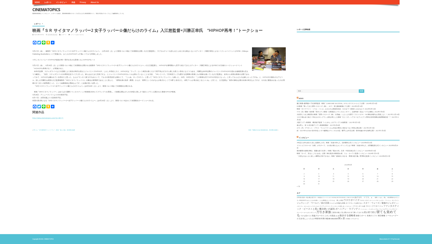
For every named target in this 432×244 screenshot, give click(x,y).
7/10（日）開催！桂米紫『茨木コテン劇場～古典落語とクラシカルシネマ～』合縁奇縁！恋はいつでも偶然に (335, 112)
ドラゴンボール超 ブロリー (362, 206)
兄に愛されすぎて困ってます (351, 212)
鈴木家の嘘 (323, 218)
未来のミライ (372, 215)
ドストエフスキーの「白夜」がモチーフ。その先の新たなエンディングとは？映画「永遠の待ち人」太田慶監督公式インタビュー (342, 145)
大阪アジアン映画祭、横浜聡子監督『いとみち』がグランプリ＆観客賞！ (323, 122)
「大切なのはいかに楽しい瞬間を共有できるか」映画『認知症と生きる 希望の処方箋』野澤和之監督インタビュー (338, 156)
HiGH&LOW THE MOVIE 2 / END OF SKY (343, 197)
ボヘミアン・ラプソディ (347, 208)
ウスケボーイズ (351, 200)
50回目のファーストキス (324, 197)
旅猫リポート (361, 215)
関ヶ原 (341, 218)
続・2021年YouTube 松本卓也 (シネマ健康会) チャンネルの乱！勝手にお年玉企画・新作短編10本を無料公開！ (336, 131)
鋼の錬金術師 (333, 218)
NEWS (37, 2)
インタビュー (61, 2)
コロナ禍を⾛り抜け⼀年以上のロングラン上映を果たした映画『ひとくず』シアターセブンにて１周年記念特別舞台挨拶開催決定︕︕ (344, 117)
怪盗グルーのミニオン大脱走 (323, 215)
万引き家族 (323, 212)
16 (304, 179)
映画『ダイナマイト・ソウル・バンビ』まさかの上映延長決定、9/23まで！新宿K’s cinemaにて (330, 109)
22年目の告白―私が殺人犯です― (307, 197)
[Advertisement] (348, 59)
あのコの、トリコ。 (362, 197)
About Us (95, 2)
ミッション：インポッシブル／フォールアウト (374, 209)
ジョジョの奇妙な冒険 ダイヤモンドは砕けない (346, 203)
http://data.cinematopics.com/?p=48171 (47, 118)
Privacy (83, 2)
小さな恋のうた (306, 216)
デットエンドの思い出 (337, 206)
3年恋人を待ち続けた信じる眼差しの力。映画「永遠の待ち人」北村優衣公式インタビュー (329, 143)
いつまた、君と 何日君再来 (386, 197)
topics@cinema (39, 35)
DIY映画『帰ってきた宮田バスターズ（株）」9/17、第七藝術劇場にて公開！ (324, 106)
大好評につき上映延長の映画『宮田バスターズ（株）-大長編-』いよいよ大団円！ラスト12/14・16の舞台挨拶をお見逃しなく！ (342, 114)
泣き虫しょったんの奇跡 (309, 218)
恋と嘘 (337, 216)
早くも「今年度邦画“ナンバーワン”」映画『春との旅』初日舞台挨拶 (54, 130)
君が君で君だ (370, 212)
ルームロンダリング (310, 212)
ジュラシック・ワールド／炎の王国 (313, 203)
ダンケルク (316, 206)
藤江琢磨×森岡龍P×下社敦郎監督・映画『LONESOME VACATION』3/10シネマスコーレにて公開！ (331, 103)
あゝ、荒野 (374, 197)
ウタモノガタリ (364, 200)
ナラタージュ (377, 206)
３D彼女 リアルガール (352, 219)
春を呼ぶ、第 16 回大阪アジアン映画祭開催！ (313, 125)
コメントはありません (77, 35)
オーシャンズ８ (374, 200)
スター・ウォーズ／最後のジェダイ (379, 203)
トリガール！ (348, 206)
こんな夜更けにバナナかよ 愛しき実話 (331, 200)
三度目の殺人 (336, 212)
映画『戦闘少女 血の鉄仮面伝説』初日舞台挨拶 (263, 130)
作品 (73, 2)
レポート (48, 2)
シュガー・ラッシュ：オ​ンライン (389, 200)
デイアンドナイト (325, 206)
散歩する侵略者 (347, 215)
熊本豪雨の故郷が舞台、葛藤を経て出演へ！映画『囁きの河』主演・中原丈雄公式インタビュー (330, 151)
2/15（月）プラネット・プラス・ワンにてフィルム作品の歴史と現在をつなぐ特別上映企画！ (330, 128)
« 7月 (298, 186)
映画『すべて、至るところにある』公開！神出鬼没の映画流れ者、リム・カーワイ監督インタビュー (332, 153)
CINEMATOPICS (46, 9)
